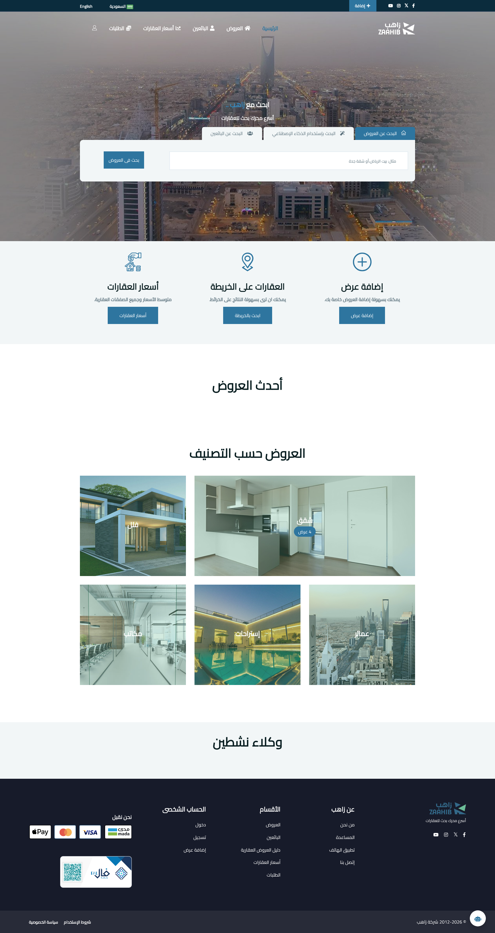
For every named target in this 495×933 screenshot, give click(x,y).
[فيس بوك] (413, 5)
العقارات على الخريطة (248, 286)
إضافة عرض (362, 286)
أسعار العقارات (158, 28)
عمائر (362, 633)
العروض (235, 28)
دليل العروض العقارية (260, 850)
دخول (200, 824)
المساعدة (345, 837)
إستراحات (247, 633)
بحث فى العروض (124, 160)
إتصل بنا (347, 862)
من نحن (347, 824)
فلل (133, 524)
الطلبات (116, 28)
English (86, 6)
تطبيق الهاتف (342, 850)
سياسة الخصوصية (43, 922)
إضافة (360, 5)
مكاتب (133, 633)
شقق (305, 520)
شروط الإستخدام (77, 922)
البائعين (200, 28)
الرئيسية (270, 28)
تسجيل (199, 837)
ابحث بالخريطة (247, 315)
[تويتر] (406, 5)
